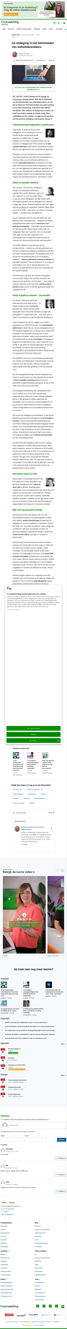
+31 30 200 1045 (8, 1209)
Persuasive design (18, 803)
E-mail (27, 1136)
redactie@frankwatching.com (12, 1206)
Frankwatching (6, 1223)
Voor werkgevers (40, 1293)
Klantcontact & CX (40, 1233)
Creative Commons (25, 1321)
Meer (63, 1044)
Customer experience (33, 789)
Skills (36, 1264)
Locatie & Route (5, 1275)
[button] (62, 870)
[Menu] (64, 23)
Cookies (48, 1321)
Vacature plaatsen (40, 1296)
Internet (43, 794)
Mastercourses (5, 1258)
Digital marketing (18, 794)
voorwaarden (31, 1131)
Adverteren (4, 1226)
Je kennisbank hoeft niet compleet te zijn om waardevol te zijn (25, 1038)
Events (3, 1279)
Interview (16, 798)
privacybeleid (17, 1131)
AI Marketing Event (6, 1282)
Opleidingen (4, 1264)
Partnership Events (6, 1296)
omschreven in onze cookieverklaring (36, 606)
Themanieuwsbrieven (41, 1243)
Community (59, 29)
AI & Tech (11, 29)
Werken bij (4, 1243)
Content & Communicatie (23, 29)
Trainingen (4, 1261)
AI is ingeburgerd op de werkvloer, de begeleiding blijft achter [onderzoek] (29, 1030)
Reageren (60, 1158)
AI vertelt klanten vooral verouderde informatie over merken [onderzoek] (29, 1026)
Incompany (4, 1268)
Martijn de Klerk (24, 54)
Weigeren (33, 734)
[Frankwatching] (9, 22)
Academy (4, 1251)
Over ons (3, 1236)
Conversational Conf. (7, 1289)
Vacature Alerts (39, 1299)
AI (35, 1254)
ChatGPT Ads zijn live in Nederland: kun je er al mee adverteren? (26, 1022)
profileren (23, 207)
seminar (25, 99)
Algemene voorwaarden (38, 1321)
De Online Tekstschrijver (27, 55)
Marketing (37, 29)
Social (44, 29)
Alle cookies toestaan (33, 728)
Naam (3, 1136)
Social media (39, 1268)
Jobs (36, 1279)
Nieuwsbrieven (5, 1233)
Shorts (51, 29)
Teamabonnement (40, 1275)
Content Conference (7, 1286)
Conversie (16, 789)
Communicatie (39, 1282)
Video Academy (40, 1251)
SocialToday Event (6, 1293)
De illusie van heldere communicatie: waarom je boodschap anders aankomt (30, 1034)
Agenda (3, 1254)
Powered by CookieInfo (13, 609)
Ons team (3, 1240)
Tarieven (5, 1211)
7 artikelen (24, 844)
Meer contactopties (7, 1214)
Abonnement (38, 1271)
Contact (3, 1229)
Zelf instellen (33, 740)
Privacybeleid (55, 1321)
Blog (4, 29)
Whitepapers (4, 1246)
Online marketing (39, 798)
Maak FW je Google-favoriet (24, 60)
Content (37, 1286)
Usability (31, 803)
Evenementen (32, 794)
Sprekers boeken (6, 1271)
